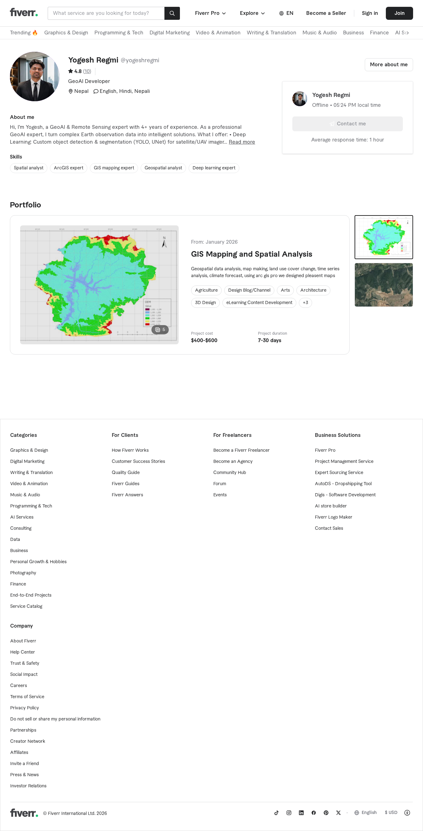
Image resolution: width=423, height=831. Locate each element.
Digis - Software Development (345, 495)
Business (353, 32)
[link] (276, 812)
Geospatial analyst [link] (163, 168)
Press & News (24, 775)
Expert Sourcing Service (339, 473)
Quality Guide (126, 473)
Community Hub (229, 473)
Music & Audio (320, 32)
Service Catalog (26, 606)
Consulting (20, 528)
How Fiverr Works (130, 450)
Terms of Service (27, 697)
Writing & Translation (271, 32)
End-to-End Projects (30, 595)
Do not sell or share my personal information (55, 719)
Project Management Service (344, 461)
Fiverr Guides (125, 484)
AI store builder (331, 506)
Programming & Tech (118, 32)
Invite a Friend (24, 764)
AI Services (21, 517)
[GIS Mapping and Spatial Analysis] (384, 237)
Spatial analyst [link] (28, 168)
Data (15, 539)
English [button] (369, 813)
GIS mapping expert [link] (114, 168)
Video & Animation (218, 32)
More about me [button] (389, 64)
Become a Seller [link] (326, 13)
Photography (23, 573)
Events (220, 495)
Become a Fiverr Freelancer (241, 450)
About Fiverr (23, 641)
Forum (219, 484)
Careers (18, 686)
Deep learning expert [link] (214, 168)
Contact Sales (329, 528)
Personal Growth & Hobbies (38, 562)
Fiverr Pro (325, 450)
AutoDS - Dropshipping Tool (343, 484)
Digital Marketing (170, 32)
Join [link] (400, 13)
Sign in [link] (370, 13)
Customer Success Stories (138, 461)
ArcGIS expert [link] (68, 168)
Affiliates (19, 753)
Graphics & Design (66, 32)
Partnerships (23, 730)
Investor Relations (28, 786)
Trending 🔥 (24, 32)
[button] (211, 13)
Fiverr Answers (127, 495)
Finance (379, 32)
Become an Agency (233, 461)
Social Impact (23, 674)
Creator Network (27, 741)
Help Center (22, 652)
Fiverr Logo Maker (333, 517)
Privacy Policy (24, 708)
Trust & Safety (24, 663)
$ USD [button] (391, 813)
